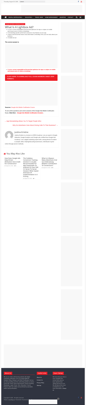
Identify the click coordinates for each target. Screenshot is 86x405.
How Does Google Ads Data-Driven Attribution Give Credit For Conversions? (12, 161)
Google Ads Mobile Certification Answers (15, 24)
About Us (39, 377)
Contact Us (40, 380)
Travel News (39, 17)
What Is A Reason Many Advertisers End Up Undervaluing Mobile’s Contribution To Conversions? (49, 161)
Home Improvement (51, 17)
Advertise (63, 17)
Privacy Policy (40, 382)
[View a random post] (80, 17)
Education (28, 17)
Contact (70, 17)
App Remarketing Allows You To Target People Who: (23, 121)
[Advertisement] (51, 8)
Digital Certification (15, 17)
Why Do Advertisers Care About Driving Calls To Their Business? (35, 125)
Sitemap (39, 385)
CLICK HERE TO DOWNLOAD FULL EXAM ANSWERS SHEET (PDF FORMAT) (30, 77)
